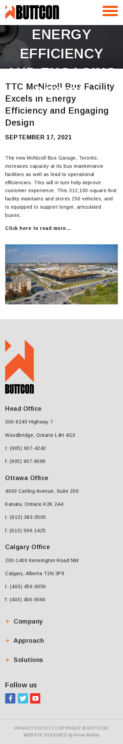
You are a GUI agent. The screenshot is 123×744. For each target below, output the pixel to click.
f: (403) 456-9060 (25, 599)
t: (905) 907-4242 (25, 448)
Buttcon (98, 728)
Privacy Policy (33, 728)
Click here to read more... (38, 228)
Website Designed (45, 735)
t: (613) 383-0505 (25, 517)
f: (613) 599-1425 (25, 530)
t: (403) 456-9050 (25, 586)
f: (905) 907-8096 (25, 461)
